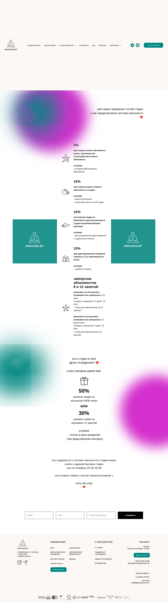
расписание (50, 45)
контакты (115, 45)
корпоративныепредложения (75, 553)
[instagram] (138, 45)
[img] (25, 562)
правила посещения (103, 559)
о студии (98, 547)
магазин (102, 45)
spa (93, 45)
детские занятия (57, 559)
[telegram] (132, 45)
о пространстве (66, 45)
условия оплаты (142, 577)
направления (33, 45)
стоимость (84, 45)
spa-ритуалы (74, 548)
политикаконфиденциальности (140, 581)
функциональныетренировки (57, 553)
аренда (72, 559)
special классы (56, 563)
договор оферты (142, 573)
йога (52, 548)
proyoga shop (100, 563)
